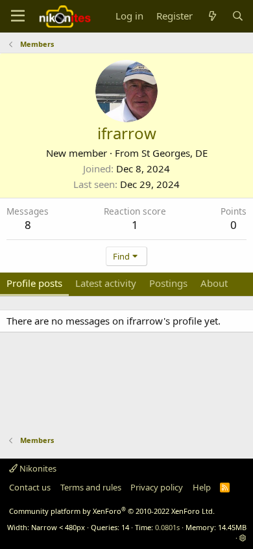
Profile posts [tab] (34, 282)
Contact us (30, 487)
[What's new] (211, 16)
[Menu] (18, 16)
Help (202, 487)
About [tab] (214, 282)
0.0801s (167, 527)
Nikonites (37, 468)
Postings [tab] (168, 282)
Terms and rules (90, 487)
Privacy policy (156, 487)
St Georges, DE (174, 152)
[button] (243, 537)
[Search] (237, 16)
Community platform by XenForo (112, 511)
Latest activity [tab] (105, 282)
